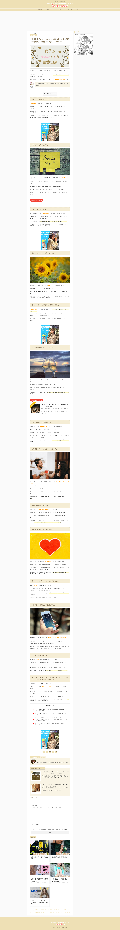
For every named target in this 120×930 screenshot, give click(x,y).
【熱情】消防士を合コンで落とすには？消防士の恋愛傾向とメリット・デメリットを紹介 (39, 857)
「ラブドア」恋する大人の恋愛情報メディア (60, 927)
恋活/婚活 (40, 9)
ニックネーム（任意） (35, 824)
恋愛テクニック (50, 9)
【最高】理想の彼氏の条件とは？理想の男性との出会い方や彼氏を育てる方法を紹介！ (60, 857)
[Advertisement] (60, 20)
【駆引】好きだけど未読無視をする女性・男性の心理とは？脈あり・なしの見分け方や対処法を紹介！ (39, 880)
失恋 (60, 9)
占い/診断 (70, 9)
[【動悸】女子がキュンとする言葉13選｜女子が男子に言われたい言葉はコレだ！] (53, 752)
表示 (54, 93)
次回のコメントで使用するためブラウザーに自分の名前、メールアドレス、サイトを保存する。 (50, 829)
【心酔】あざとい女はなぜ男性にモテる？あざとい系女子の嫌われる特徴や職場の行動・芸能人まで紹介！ (60, 880)
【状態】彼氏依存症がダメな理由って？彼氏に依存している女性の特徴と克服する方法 (51, 912)
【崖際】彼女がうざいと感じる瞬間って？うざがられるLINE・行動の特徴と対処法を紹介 (39, 902)
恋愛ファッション (80, 9)
